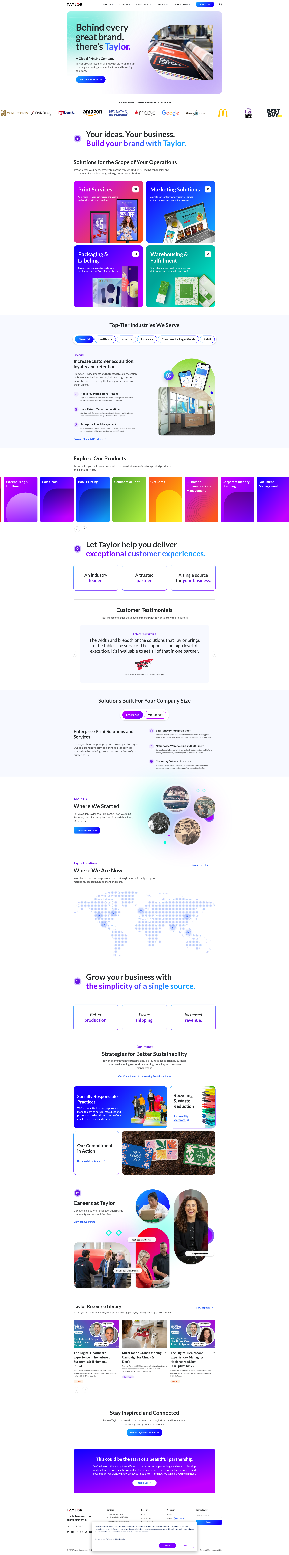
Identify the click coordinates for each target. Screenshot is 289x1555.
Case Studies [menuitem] (146, 1518)
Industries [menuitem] (123, 4)
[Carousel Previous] (74, 654)
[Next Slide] (84, 529)
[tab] (105, 339)
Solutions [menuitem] (107, 4)
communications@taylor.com (118, 1521)
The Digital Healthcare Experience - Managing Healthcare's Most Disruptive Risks (186, 1359)
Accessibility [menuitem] (217, 1550)
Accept (167, 1546)
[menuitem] (205, 4)
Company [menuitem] (161, 4)
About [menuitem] (169, 1514)
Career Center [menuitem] (142, 4)
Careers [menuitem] (174, 1518)
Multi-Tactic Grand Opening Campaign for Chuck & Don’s (142, 1357)
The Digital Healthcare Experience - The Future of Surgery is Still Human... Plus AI (93, 1359)
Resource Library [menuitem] (181, 4)
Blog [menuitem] (143, 1514)
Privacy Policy (105, 1539)
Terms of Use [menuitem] (205, 1550)
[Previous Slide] (77, 529)
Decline (185, 1546)
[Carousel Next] (214, 654)
